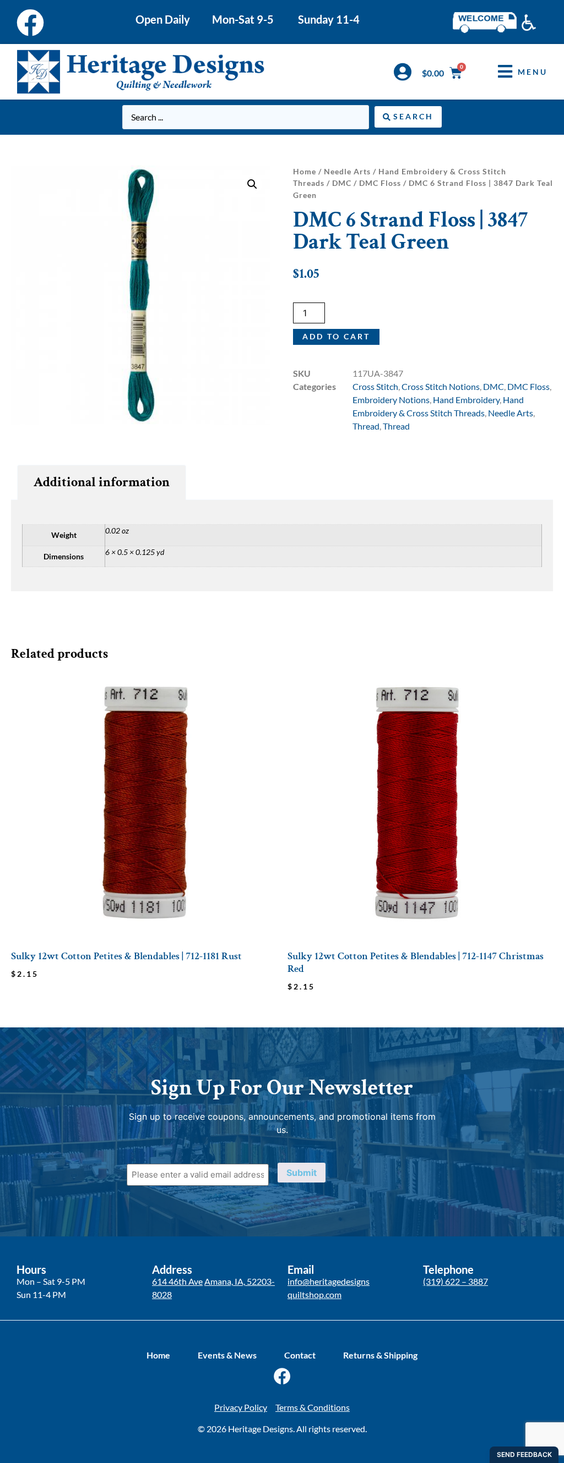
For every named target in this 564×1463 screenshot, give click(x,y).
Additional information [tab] (102, 482)
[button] (514, 71)
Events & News (227, 1355)
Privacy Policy (240, 1407)
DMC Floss (380, 183)
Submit (301, 1172)
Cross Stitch (375, 386)
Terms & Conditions (312, 1407)
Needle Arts (347, 171)
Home (304, 171)
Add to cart (336, 336)
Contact (300, 1355)
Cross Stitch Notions (441, 386)
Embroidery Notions (391, 399)
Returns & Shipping (380, 1355)
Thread (365, 426)
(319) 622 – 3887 (455, 1281)
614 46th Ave (177, 1281)
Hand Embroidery (466, 399)
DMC (341, 183)
